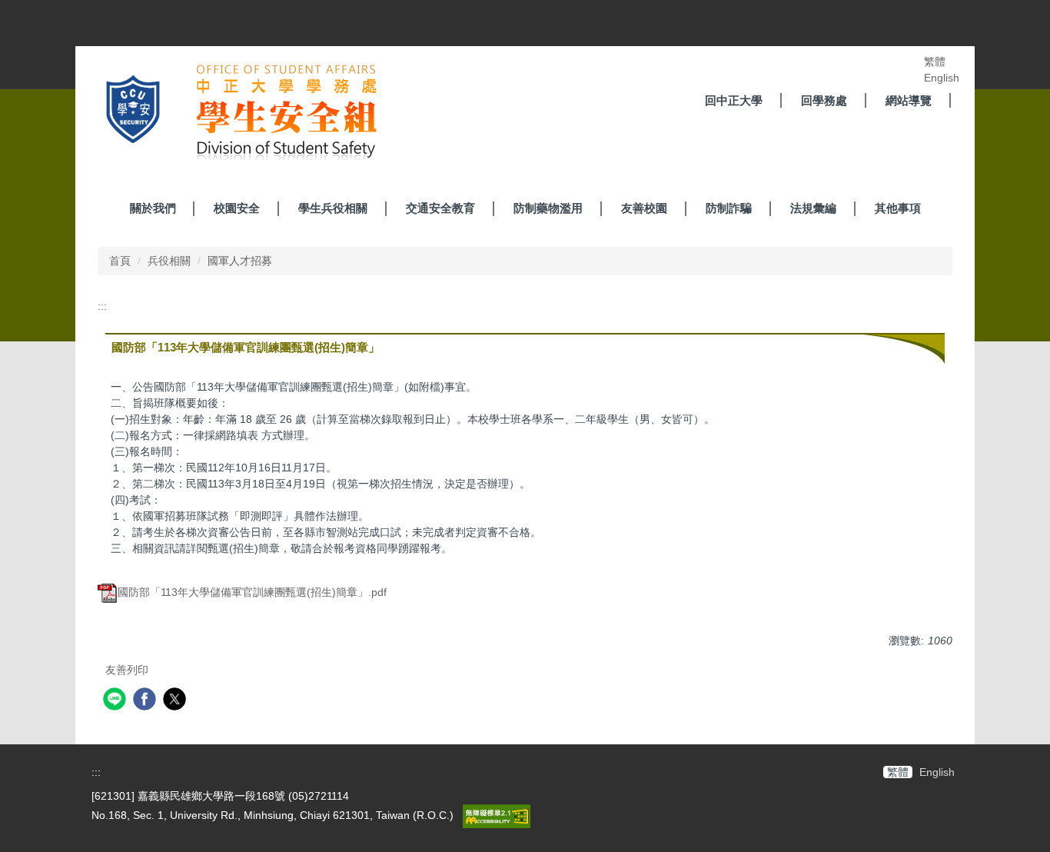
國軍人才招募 (240, 261)
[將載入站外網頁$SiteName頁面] (116, 700)
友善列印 (126, 670)
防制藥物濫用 (548, 208)
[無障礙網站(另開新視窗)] (495, 815)
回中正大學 (734, 100)
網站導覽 (909, 100)
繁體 (934, 61)
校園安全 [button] (237, 208)
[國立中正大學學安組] (232, 115)
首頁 (120, 261)
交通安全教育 (440, 208)
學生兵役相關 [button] (332, 208)
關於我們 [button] (153, 208)
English (941, 78)
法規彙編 (813, 208)
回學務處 (824, 100)
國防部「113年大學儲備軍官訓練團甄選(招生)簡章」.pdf (252, 592)
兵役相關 (169, 261)
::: (102, 306)
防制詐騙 (729, 208)
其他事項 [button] (898, 208)
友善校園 (644, 208)
